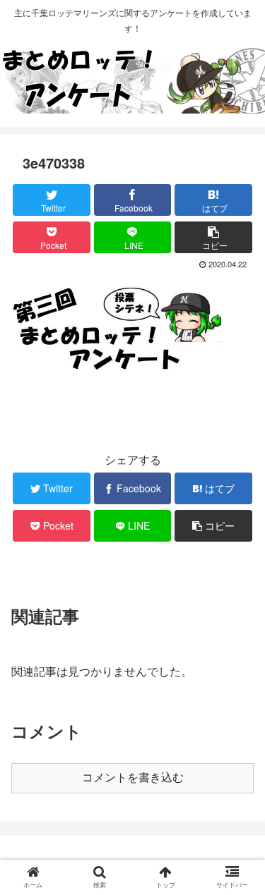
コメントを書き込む (133, 778)
